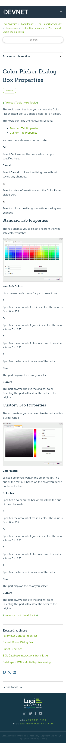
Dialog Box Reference (33, 28)
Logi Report (27, 24)
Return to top (11, 687)
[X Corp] (9, 672)
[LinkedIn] (14, 672)
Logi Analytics (10, 24)
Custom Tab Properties (23, 132)
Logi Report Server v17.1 (49, 24)
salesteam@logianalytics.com (37, 723)
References (12, 28)
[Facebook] (4, 672)
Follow (9, 90)
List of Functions (12, 649)
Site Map (43, 738)
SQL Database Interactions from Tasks (25, 655)
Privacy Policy (31, 738)
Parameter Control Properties (20, 635)
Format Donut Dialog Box (18, 642)
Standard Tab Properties (24, 128)
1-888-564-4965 (36, 719)
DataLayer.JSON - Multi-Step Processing (27, 662)
